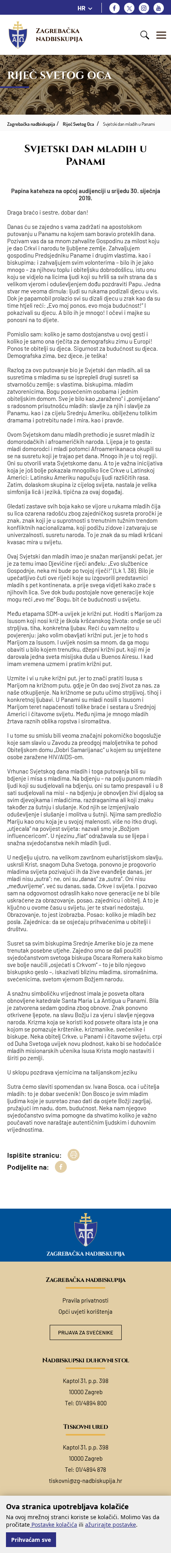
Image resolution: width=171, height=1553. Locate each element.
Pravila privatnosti (85, 1300)
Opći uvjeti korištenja (85, 1311)
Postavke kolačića (53, 1524)
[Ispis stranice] (74, 1155)
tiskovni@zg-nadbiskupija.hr (85, 1480)
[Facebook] (114, 8)
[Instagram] (144, 8)
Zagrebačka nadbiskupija (59, 34)
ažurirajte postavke (110, 1524)
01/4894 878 (91, 1469)
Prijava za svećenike (85, 1332)
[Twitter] (129, 8)
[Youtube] (159, 8)
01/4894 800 (91, 1402)
